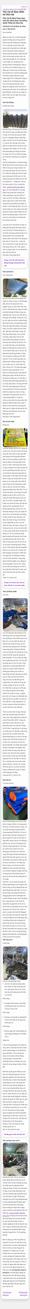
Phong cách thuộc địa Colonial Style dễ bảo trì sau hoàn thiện (14, 584)
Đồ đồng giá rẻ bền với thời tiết (14, 1134)
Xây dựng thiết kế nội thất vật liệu (14, 9)
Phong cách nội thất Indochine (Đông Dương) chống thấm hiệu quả (14, 263)
